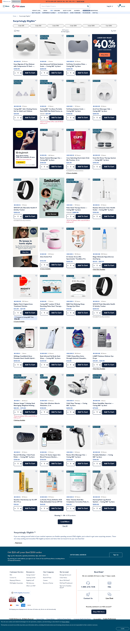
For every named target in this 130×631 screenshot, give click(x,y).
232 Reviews (24, 497)
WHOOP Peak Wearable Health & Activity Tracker (104, 305)
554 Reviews (25, 61)
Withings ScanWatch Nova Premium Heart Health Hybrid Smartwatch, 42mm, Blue (24, 357)
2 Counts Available (19, 321)
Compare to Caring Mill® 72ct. (24, 318)
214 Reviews (103, 106)
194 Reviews (51, 400)
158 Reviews (104, 452)
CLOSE (122, 628)
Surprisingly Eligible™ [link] (25, 16)
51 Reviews (24, 205)
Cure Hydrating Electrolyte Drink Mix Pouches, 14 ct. (77, 159)
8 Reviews (50, 61)
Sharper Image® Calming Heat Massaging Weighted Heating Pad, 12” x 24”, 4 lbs (24, 405)
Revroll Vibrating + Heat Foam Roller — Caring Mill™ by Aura (24, 456)
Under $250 (73, 26)
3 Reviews (103, 400)
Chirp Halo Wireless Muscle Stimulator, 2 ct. (50, 404)
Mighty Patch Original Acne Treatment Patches (23, 305)
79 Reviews (50, 301)
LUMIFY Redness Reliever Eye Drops (103, 357)
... (18, 543)
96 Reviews (103, 205)
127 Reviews (77, 400)
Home (14, 16)
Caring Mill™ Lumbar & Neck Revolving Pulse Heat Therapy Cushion (50, 305)
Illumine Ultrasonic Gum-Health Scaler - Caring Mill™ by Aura (104, 209)
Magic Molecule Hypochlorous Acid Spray (103, 258)
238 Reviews (51, 254)
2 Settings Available (19, 420)
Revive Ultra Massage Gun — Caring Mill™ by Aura (76, 456)
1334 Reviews (78, 254)
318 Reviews (77, 301)
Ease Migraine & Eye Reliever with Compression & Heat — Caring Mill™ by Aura (24, 65)
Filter (18, 31)
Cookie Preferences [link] (109, 619)
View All (65, 526)
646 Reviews (78, 61)
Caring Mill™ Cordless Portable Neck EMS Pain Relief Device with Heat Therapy (51, 110)
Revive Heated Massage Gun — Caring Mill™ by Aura (51, 159)
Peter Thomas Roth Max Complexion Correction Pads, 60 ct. (77, 501)
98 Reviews (24, 452)
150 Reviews (77, 205)
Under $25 (21, 26)
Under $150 (55, 26)
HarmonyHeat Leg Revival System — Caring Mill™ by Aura (104, 501)
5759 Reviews (25, 301)
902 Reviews (25, 400)
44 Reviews (103, 301)
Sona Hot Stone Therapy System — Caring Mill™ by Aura (104, 159)
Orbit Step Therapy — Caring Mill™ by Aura (76, 404)
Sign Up (115, 555)
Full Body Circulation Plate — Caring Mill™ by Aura (76, 65)
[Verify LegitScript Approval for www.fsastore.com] (21, 599)
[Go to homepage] (18, 6)
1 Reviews (24, 353)
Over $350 (109, 26)
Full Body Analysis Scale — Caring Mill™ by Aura (75, 110)
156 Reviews (77, 497)
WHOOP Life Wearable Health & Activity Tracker (25, 209)
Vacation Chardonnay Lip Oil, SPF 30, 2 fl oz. (25, 501)
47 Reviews (24, 106)
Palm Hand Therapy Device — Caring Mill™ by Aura (76, 209)
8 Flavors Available (71, 173)
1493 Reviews (51, 155)
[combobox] (65, 6)
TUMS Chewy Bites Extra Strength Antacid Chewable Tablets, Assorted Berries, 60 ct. (77, 357)
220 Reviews (103, 353)
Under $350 (91, 26)
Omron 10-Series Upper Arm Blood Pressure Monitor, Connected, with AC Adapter (50, 456)
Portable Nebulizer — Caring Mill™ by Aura (103, 456)
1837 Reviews (78, 155)
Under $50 (38, 26)
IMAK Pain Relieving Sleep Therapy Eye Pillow (75, 305)
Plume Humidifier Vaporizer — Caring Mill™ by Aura (103, 404)
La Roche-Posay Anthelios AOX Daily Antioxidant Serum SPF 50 (51, 501)
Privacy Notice (65, 622)
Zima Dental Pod (46, 257)
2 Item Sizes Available (99, 269)
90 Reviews (50, 106)
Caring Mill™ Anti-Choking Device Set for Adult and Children (25, 110)
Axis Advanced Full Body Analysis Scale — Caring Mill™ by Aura (51, 65)
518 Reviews (51, 497)
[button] (25, 46)
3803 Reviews (104, 254)
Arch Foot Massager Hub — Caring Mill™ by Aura (102, 110)
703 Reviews (77, 106)
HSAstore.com (16, 1)
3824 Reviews (78, 353)
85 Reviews (103, 497)
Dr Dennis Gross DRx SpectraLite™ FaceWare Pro (76, 258)
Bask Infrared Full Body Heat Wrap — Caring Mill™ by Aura (50, 357)
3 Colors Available (45, 269)
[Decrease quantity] (15, 73)
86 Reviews (51, 353)
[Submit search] (88, 6)
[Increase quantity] (21, 73)
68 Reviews (51, 452)
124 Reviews (77, 452)
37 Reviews (103, 155)
